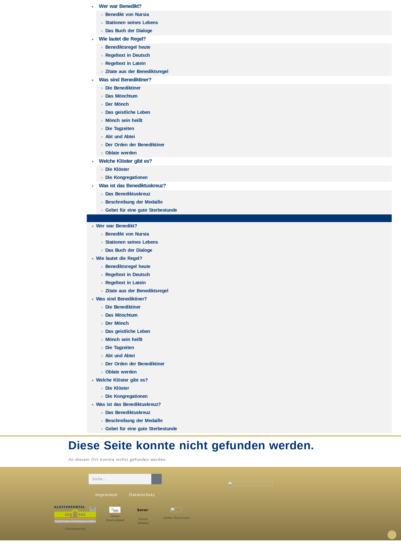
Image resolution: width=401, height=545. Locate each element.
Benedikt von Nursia (127, 14)
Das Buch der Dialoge (128, 30)
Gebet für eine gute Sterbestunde (141, 210)
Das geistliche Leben (127, 112)
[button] (239, 218)
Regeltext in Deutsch (127, 55)
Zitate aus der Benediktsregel (136, 71)
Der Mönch (117, 104)
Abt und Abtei (120, 136)
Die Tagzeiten (119, 128)
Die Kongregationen (126, 177)
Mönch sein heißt (123, 120)
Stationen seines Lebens (131, 22)
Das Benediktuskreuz (127, 193)
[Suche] (156, 479)
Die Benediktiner (123, 87)
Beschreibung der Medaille (134, 201)
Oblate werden (121, 152)
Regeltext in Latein (125, 63)
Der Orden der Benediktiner (135, 144)
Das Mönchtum (121, 96)
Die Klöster (117, 169)
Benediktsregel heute (127, 47)
